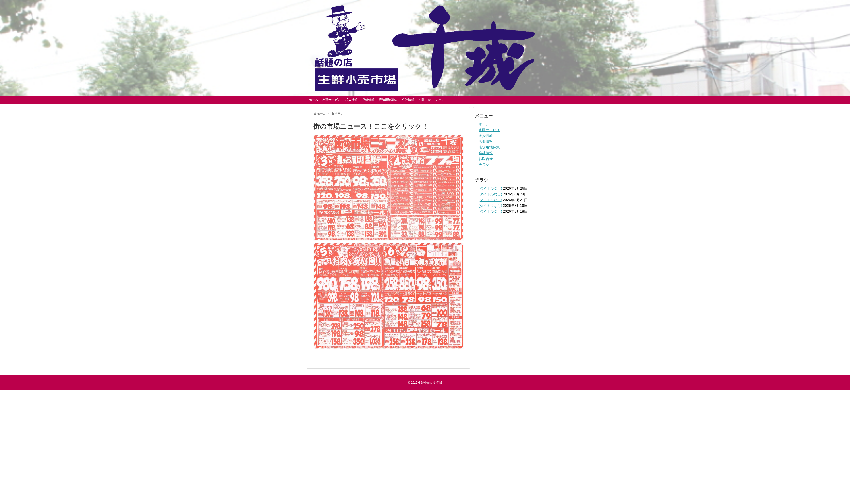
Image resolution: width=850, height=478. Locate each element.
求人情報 (351, 100)
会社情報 (408, 100)
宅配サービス (331, 100)
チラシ (439, 100)
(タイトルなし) (490, 188)
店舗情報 (368, 100)
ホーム (313, 100)
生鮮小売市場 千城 (430, 382)
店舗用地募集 (388, 100)
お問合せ (424, 100)
